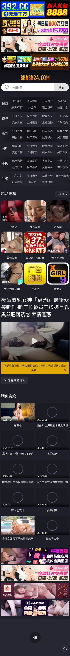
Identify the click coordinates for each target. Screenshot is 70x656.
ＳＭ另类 (62, 122)
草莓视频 (47, 175)
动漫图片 (62, 146)
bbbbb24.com (35, 78)
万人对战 (47, 101)
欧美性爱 (62, 131)
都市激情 (17, 161)
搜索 (61, 87)
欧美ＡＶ (47, 116)
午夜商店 (32, 175)
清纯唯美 (32, 152)
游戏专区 (62, 101)
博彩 (5, 104)
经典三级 (32, 137)
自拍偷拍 (32, 116)
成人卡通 (47, 131)
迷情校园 (17, 167)
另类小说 (32, 167)
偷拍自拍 (32, 131)
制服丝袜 (17, 137)
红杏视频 (17, 182)
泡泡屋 (32, 182)
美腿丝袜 (17, 152)
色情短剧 (47, 182)
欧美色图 (47, 146)
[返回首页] (65, 648)
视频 (5, 119)
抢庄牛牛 (62, 107)
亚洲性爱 (17, 131)
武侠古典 (62, 161)
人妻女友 (47, 161)
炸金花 (32, 107)
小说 (5, 163)
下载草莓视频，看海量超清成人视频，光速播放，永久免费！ (35, 368)
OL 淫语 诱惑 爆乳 (14, 380)
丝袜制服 (32, 122)
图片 (5, 148)
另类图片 (62, 152)
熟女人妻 (17, 122)
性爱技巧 (62, 167)
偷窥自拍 (17, 146)
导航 (5, 178)
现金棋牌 (47, 107)
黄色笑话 (47, 167)
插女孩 (17, 175)
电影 (5, 134)
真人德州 (32, 101)
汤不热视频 (62, 175)
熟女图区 (47, 152)
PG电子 (17, 101)
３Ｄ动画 (62, 116)
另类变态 (62, 137)
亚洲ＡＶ (17, 116)
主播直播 (47, 122)
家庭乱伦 (32, 161)
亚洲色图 (32, 146)
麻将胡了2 (17, 107)
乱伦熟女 (47, 137)
